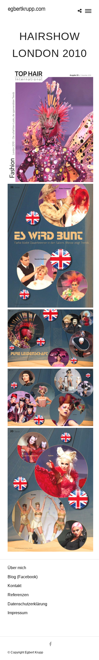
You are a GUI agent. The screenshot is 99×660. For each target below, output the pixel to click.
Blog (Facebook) (23, 577)
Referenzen (18, 595)
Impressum (17, 613)
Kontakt (14, 586)
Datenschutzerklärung (27, 604)
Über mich (17, 568)
